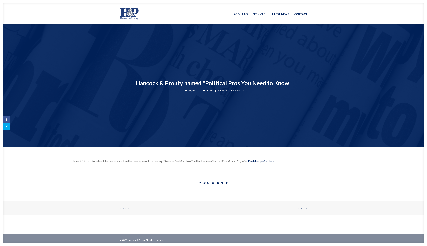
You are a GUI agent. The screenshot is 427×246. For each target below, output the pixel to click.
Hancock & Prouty (232, 91)
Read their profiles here (261, 161)
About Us (241, 14)
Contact (301, 14)
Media (209, 91)
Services (259, 14)
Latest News (279, 14)
